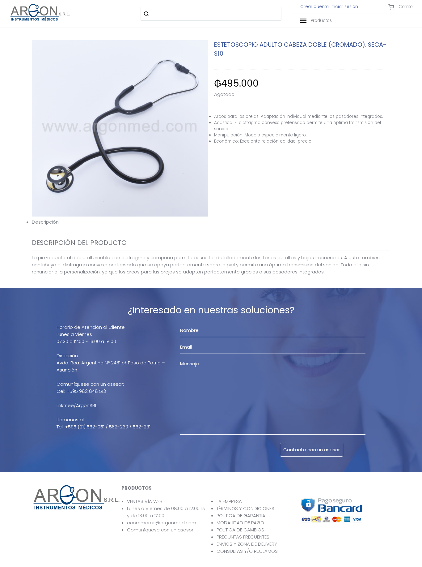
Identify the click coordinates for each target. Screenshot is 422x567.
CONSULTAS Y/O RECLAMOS (247, 551)
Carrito (405, 7)
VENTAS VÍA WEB (144, 501)
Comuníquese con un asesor (160, 529)
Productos (321, 21)
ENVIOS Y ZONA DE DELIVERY (247, 544)
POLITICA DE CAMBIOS (240, 529)
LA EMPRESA (229, 501)
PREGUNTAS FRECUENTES (243, 537)
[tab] (211, 222)
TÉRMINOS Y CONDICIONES (245, 508)
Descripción (45, 222)
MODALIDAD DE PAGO (240, 522)
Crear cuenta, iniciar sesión (329, 7)
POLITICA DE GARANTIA (241, 515)
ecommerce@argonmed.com (161, 522)
